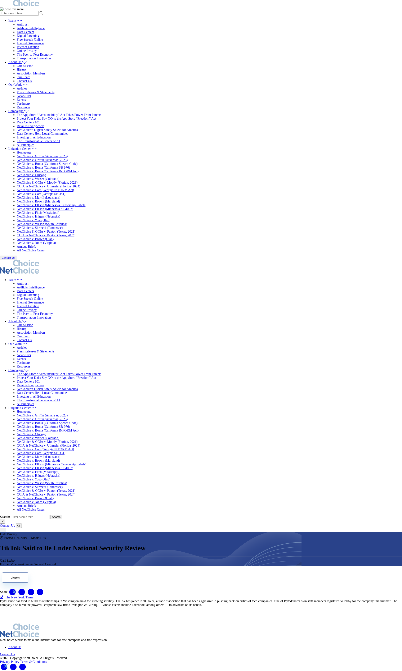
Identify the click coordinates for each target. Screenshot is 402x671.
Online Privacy (27, 51)
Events (21, 99)
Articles (22, 88)
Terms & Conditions (33, 661)
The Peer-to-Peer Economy (35, 54)
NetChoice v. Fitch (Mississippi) (38, 212)
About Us (15, 62)
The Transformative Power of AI (38, 141)
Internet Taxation (28, 47)
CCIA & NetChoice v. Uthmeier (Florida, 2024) (48, 186)
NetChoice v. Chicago (31, 175)
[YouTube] (22, 666)
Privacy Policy (9, 661)
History (22, 69)
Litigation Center (20, 148)
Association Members (31, 73)
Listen (15, 577)
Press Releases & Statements (35, 92)
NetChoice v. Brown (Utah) (35, 239)
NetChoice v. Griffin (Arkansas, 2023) (42, 156)
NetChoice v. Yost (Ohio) (33, 220)
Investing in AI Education (34, 137)
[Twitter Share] (13, 592)
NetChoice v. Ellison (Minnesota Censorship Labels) (51, 205)
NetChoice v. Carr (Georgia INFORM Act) (45, 190)
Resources (23, 107)
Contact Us (24, 81)
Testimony (24, 103)
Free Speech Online (30, 39)
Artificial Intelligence (31, 28)
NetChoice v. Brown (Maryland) (38, 201)
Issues (12, 20)
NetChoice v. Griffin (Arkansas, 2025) (42, 160)
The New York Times (18, 597)
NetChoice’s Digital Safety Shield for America (47, 130)
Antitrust (22, 24)
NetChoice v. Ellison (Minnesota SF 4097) (45, 209)
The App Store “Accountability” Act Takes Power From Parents (59, 115)
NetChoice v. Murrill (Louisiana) (38, 197)
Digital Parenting (28, 35)
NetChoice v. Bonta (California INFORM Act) (48, 171)
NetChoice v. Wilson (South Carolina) (42, 224)
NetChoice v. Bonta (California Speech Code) (47, 163)
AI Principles (25, 145)
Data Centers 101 (28, 122)
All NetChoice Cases (31, 250)
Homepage (24, 152)
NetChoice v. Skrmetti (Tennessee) (40, 227)
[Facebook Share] (22, 592)
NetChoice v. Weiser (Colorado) (38, 179)
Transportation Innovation (34, 58)
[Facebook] (13, 666)
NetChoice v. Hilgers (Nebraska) (38, 216)
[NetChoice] (201, 3)
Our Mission (25, 66)
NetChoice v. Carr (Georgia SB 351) (41, 194)
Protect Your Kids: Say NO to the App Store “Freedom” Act (56, 118)
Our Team (23, 77)
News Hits (24, 96)
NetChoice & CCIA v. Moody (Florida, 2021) (47, 182)
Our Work (15, 84)
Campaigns (16, 111)
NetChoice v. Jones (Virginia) (36, 243)
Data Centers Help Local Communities (42, 133)
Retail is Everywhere (30, 126)
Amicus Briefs (26, 246)
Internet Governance (30, 43)
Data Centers (25, 32)
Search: (5, 517)
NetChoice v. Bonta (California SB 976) (43, 167)
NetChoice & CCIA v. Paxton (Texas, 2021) (46, 231)
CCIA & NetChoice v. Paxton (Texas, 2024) (46, 235)
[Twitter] (4, 666)
